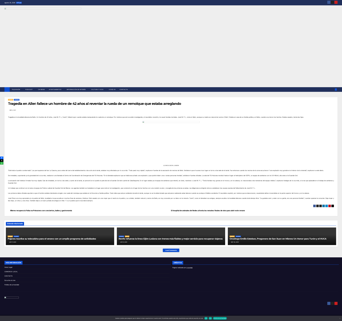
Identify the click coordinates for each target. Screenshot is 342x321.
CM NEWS (41, 89)
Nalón (127, 236)
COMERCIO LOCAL (11, 272)
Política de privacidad (220, 318)
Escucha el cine (9, 280)
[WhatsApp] (1, 163)
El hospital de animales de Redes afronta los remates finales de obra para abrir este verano (208, 211)
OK (206, 318)
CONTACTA (123, 89)
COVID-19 (112, 89)
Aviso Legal (8, 267)
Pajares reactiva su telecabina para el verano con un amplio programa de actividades (52, 238)
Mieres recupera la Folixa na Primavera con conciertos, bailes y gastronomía (41, 211)
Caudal (11, 99)
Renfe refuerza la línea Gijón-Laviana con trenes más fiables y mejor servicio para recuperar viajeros (170, 238)
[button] (332, 89)
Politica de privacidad (11, 285)
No (210, 318)
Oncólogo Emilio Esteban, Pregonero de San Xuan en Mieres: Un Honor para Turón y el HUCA (278, 238)
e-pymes (189, 267)
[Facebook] (1, 158)
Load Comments (171, 250)
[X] (1, 160)
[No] (340, 318)
